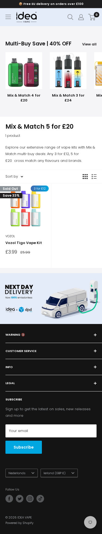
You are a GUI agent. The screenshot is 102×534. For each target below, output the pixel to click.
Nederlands (17, 473)
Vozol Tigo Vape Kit (23, 242)
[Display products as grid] (85, 176)
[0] (92, 17)
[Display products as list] (94, 176)
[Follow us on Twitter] (19, 498)
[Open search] (70, 17)
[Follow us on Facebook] (9, 498)
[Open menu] (8, 17)
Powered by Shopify (19, 523)
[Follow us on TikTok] (40, 498)
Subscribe (24, 447)
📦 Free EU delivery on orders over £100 (51, 4)
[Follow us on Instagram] (30, 498)
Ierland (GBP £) (55, 473)
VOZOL (10, 236)
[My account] (81, 17)
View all (89, 44)
